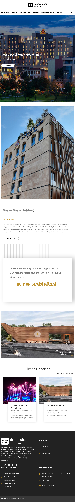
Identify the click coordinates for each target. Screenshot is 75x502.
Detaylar (8, 65)
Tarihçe (44, 450)
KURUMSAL (5, 13)
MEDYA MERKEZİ (33, 13)
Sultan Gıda (7, 487)
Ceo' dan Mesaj (46, 453)
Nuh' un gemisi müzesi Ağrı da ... (22, 406)
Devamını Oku (11, 238)
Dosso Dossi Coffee (9, 483)
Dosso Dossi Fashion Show (11, 473)
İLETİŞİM (59, 13)
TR (71, 12)
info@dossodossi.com (48, 485)
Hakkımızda (45, 446)
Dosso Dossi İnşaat (9, 480)
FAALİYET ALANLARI (19, 13)
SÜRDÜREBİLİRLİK (47, 13)
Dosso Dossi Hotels (9, 477)
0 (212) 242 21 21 (46, 481)
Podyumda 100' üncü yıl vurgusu (56, 406)
